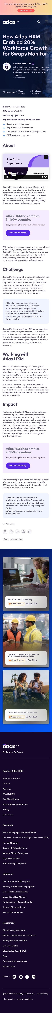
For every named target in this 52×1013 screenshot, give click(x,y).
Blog (5, 956)
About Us (7, 789)
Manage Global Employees (15, 853)
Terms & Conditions (25, 999)
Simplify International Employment (19, 886)
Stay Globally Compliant (14, 863)
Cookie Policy (42, 994)
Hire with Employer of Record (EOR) (19, 832)
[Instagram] (33, 977)
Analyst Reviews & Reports (15, 804)
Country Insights (10, 946)
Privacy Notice (9, 999)
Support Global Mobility (14, 907)
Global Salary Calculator (14, 930)
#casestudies (16, 539)
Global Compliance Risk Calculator (19, 935)
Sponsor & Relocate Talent (15, 848)
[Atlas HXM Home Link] (11, 22)
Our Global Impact (11, 799)
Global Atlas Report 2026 (14, 951)
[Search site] (39, 21)
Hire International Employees (16, 881)
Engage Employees (11, 858)
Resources (10, 92)
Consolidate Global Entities (15, 892)
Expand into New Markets (15, 897)
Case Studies (21, 92)
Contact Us (8, 815)
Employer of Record (37, 92)
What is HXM (8, 794)
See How (24, 10)
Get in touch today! (18, 232)
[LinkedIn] (14, 977)
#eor (6, 539)
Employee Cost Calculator (15, 940)
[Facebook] (27, 977)
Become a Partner (11, 778)
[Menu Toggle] (46, 22)
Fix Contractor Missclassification (18, 902)
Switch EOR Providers (13, 912)
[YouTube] (21, 977)
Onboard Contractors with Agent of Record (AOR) (26, 837)
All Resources (9, 966)
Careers (6, 783)
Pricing (6, 809)
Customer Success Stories (15, 961)
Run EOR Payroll (10, 843)
